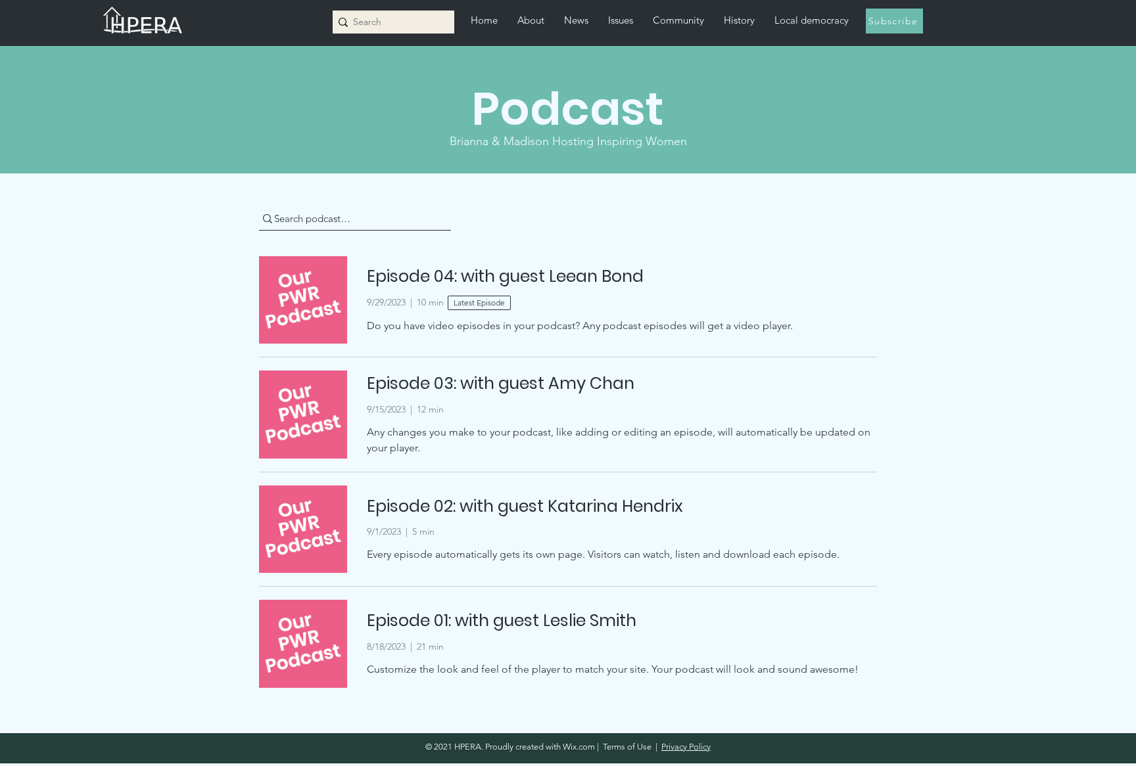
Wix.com (579, 747)
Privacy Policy (686, 747)
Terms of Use (627, 747)
